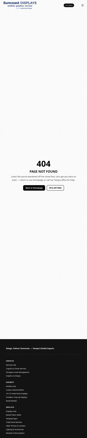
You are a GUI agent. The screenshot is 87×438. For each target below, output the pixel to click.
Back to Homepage (34, 188)
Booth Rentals (11, 401)
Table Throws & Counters (15, 426)
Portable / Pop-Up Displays (16, 397)
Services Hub (11, 365)
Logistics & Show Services (16, 368)
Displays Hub (11, 411)
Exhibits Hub (11, 386)
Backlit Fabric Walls (13, 415)
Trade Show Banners (14, 422)
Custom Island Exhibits (15, 390)
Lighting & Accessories (15, 429)
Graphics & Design (13, 376)
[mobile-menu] (81, 5)
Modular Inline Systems (15, 433)
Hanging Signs (11, 418)
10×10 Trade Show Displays (17, 393)
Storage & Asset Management (17, 372)
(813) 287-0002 (55, 188)
